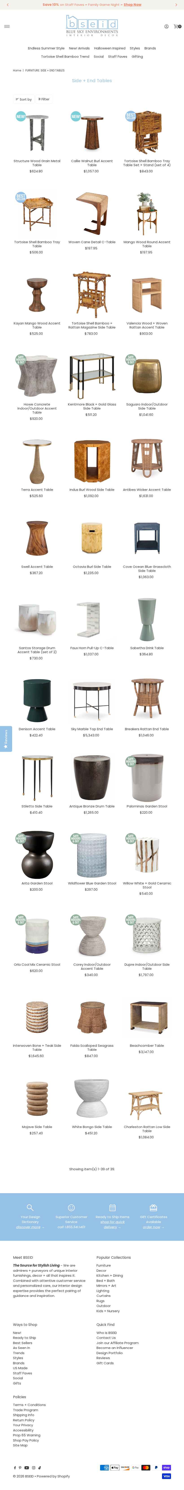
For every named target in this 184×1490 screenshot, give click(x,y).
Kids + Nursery (108, 1311)
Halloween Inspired (109, 48)
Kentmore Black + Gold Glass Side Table (92, 406)
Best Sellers (22, 1342)
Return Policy (23, 1420)
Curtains (103, 1295)
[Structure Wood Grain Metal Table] (37, 132)
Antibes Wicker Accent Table (147, 489)
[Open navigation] (7, 26)
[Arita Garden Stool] (37, 855)
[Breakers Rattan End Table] (147, 701)
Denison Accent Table (37, 729)
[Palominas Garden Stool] (147, 778)
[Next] (176, 4)
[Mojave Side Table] (37, 1098)
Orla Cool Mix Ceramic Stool (37, 964)
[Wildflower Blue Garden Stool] (92, 855)
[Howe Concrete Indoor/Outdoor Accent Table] (37, 376)
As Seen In (21, 1347)
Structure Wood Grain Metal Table (37, 163)
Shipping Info (23, 1415)
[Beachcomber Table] (147, 1017)
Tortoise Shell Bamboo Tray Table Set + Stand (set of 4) (147, 163)
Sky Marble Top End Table (92, 729)
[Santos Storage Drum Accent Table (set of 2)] (37, 619)
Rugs (100, 1300)
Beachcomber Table (147, 1045)
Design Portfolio (109, 1353)
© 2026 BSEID (23, 1476)
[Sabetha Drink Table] (147, 619)
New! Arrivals (79, 48)
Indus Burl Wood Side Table (92, 489)
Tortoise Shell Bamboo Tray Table (37, 244)
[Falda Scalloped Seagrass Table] (92, 1017)
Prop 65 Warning (26, 1435)
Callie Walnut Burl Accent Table (92, 163)
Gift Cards (105, 1363)
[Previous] (7, 4)
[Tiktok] (39, 1468)
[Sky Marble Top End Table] (92, 701)
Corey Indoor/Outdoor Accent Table (92, 966)
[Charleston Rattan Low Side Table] (147, 1098)
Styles (135, 48)
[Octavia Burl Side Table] (92, 538)
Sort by (26, 99)
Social (99, 56)
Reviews (103, 1358)
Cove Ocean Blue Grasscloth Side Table (147, 568)
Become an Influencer (114, 1347)
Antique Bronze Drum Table (92, 806)
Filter (45, 99)
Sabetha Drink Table (147, 648)
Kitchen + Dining (109, 1275)
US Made (20, 1368)
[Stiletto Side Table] (37, 778)
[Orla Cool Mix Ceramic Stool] (37, 936)
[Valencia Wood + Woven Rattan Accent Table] (147, 295)
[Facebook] (15, 1468)
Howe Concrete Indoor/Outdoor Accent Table (37, 408)
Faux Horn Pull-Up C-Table (92, 648)
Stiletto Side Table (37, 806)
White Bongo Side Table (92, 1126)
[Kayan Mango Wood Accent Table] (37, 295)
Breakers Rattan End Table (147, 729)
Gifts (17, 1383)
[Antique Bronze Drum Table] (92, 778)
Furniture (103, 1265)
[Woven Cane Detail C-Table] (92, 214)
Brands (150, 48)
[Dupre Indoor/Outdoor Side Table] (147, 936)
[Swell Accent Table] (37, 538)
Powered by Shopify (53, 1476)
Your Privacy (23, 1425)
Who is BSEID (106, 1332)
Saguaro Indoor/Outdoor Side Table (147, 406)
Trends (18, 1353)
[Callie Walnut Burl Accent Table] (92, 132)
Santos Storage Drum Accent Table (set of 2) (37, 650)
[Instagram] (33, 1468)
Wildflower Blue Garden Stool (92, 883)
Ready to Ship (24, 1337)
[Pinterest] (20, 1468)
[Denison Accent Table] (37, 701)
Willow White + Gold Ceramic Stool (147, 885)
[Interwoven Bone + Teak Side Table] (37, 1017)
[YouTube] (26, 1468)
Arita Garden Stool (37, 883)
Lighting (102, 1290)
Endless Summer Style (46, 48)
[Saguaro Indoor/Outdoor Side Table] (147, 376)
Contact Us (106, 1337)
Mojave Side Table (37, 1126)
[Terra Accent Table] (37, 461)
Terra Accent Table (37, 489)
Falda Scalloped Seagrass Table (92, 1047)
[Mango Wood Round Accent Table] (147, 214)
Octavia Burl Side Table (92, 566)
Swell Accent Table (37, 566)
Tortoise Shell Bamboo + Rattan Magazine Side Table (92, 325)
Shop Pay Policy (26, 1440)
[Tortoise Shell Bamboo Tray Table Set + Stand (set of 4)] (147, 132)
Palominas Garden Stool (147, 806)
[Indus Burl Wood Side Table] (92, 461)
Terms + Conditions (29, 1404)
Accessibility (23, 1430)
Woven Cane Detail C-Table (92, 242)
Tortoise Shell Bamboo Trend (65, 56)
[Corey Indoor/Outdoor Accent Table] (92, 936)
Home (17, 70)
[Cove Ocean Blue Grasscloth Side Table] (147, 538)
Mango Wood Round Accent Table (147, 244)
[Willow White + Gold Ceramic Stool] (147, 855)
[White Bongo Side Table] (92, 1098)
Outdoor (103, 1305)
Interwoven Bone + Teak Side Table (37, 1047)
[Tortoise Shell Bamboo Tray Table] (37, 214)
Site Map (20, 1445)
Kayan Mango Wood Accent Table (37, 325)
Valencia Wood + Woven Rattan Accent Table (147, 325)
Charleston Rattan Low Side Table (147, 1128)
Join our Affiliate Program (117, 1342)
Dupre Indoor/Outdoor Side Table (147, 966)
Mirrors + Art (106, 1285)
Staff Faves (117, 56)
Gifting (137, 56)
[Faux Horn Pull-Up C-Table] (92, 619)
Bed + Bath (105, 1280)
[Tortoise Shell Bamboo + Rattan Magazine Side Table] (92, 295)
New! (17, 1332)
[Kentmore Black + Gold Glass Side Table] (92, 376)
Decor (101, 1270)
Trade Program (25, 1410)
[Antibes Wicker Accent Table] (147, 461)
